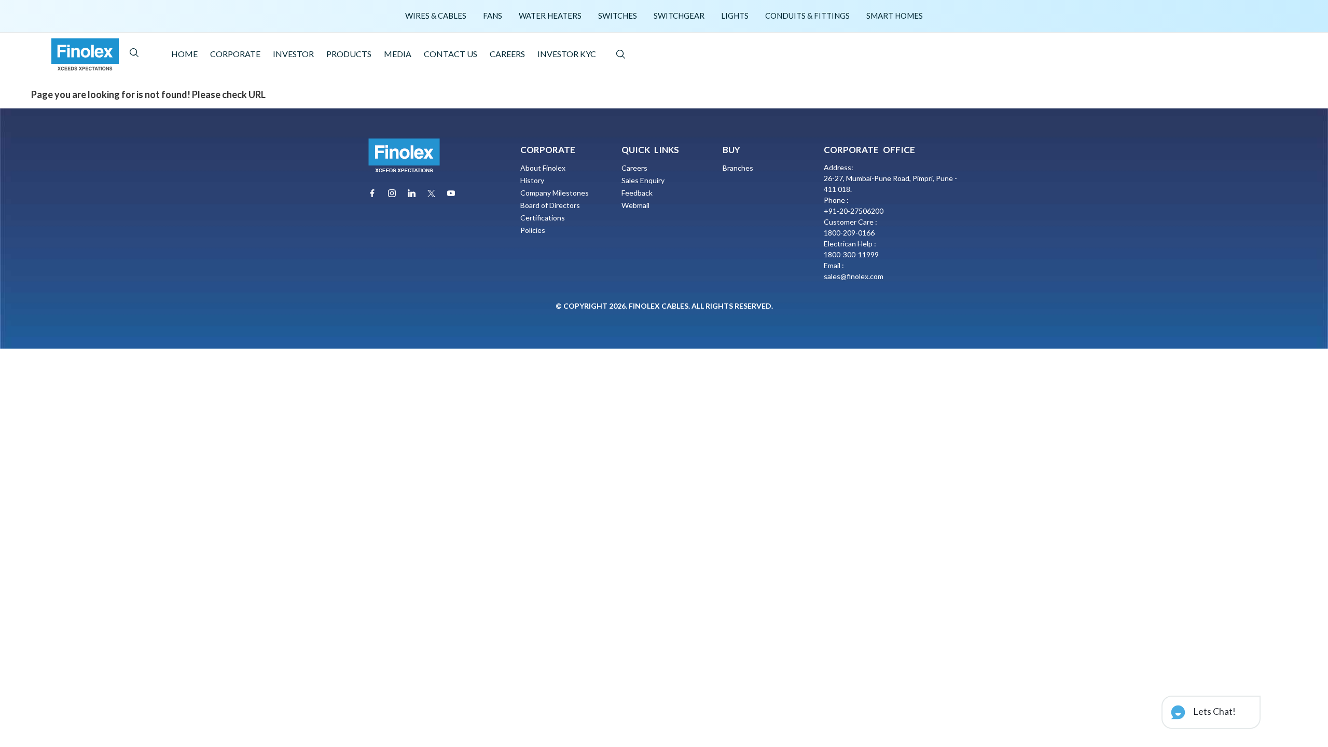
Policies (532, 230)
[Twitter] (431, 193)
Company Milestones (554, 192)
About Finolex (542, 167)
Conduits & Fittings (807, 15)
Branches (738, 167)
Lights (735, 15)
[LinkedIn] (412, 193)
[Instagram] (392, 193)
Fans (492, 15)
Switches (617, 15)
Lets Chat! (1214, 711)
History (532, 180)
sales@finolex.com (853, 276)
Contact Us (450, 54)
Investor (293, 54)
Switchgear (679, 15)
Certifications (542, 217)
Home (184, 54)
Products (348, 54)
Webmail (635, 205)
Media (397, 54)
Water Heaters (550, 15)
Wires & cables (435, 15)
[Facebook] (372, 193)
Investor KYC (566, 54)
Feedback (637, 192)
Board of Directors (550, 205)
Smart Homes (894, 15)
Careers (507, 54)
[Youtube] (451, 193)
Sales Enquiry (643, 180)
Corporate (235, 54)
